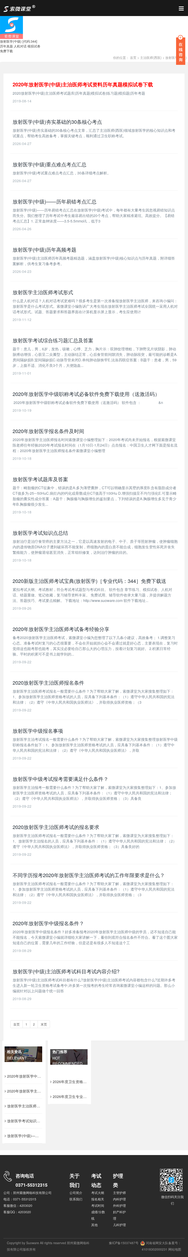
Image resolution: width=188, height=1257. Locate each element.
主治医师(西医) (151, 57)
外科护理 (119, 1205)
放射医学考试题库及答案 (40, 479)
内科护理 (119, 1199)
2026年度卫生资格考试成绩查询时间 (82, 1081)
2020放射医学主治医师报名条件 (48, 682)
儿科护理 (119, 1224)
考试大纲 (97, 1192)
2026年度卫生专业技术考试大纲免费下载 (86, 1096)
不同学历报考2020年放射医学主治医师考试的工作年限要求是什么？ (89, 874)
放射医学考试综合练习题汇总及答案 (53, 340)
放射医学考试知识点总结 (40, 532)
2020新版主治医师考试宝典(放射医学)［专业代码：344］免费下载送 (89, 580)
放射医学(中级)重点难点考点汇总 (49, 164)
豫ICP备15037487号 (123, 1243)
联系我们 (75, 1199)
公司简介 (75, 1192)
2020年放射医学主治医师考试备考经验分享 (61, 628)
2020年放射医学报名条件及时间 (48, 430)
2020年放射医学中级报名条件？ (48, 923)
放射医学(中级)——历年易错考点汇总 (55, 201)
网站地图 (174, 1249)
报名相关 (97, 1199)
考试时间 (97, 1205)
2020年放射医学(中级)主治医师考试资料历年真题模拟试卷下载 (83, 84)
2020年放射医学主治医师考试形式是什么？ (42, 1091)
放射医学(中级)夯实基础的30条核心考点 (57, 121)
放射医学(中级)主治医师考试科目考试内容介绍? (66, 971)
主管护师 (119, 1192)
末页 (44, 1024)
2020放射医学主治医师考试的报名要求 (56, 826)
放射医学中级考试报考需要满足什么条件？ (60, 778)
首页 (133, 57)
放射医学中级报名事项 (38, 730)
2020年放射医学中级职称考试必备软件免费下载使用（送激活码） (86, 393)
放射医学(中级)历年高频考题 (44, 249)
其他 (94, 1224)
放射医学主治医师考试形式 (43, 292)
